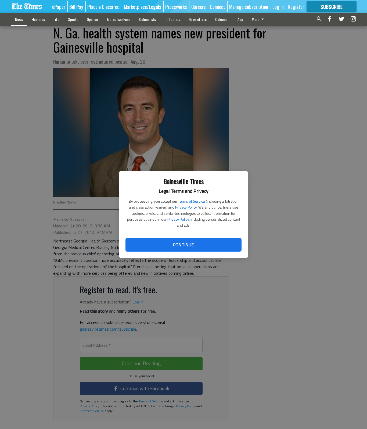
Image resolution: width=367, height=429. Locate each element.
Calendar (222, 19)
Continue (183, 244)
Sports (73, 19)
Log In (278, 6)
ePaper (58, 6)
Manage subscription (248, 6)
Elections (38, 19)
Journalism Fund (119, 19)
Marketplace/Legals (142, 6)
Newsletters (198, 19)
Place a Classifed (103, 6)
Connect (217, 6)
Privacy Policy (186, 207)
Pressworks (176, 6)
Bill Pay (76, 6)
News (19, 19)
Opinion (92, 19)
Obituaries (172, 19)
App (240, 19)
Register (296, 6)
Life (56, 19)
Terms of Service (191, 201)
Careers (198, 6)
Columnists (147, 19)
